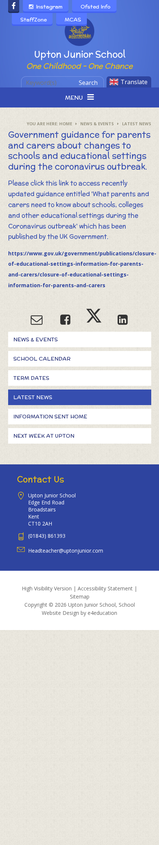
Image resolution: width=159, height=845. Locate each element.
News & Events (97, 123)
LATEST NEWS (136, 123)
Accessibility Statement (105, 588)
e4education (102, 612)
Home (65, 123)
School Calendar (42, 358)
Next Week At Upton (43, 436)
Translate (134, 82)
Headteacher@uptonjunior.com (65, 550)
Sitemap (79, 596)
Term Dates (31, 378)
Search (88, 83)
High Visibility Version (47, 588)
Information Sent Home (50, 416)
